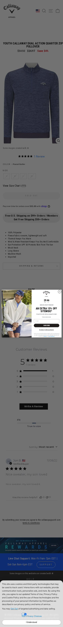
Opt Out (14, 608)
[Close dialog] (59, 291)
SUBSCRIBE (46, 325)
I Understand (31, 622)
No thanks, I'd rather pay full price (46, 329)
